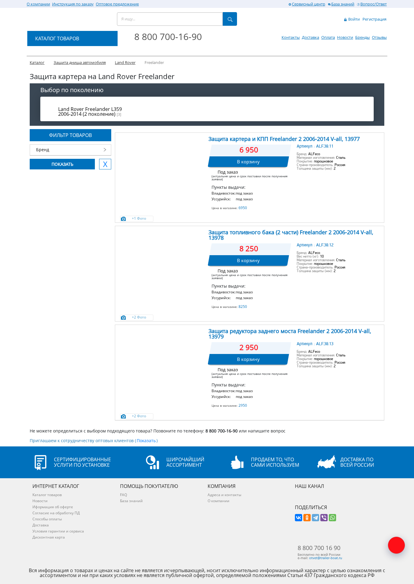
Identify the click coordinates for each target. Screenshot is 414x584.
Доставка (310, 37)
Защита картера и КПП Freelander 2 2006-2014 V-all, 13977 (284, 138)
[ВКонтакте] (298, 517)
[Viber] (324, 517)
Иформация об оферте (52, 506)
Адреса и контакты (224, 494)
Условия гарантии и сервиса (58, 531)
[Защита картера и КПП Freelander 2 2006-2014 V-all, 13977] (161, 163)
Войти (353, 19)
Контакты (291, 37)
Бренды (362, 37)
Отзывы (379, 37)
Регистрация (374, 19)
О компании (38, 4)
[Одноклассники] (307, 517)
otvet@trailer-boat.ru (325, 558)
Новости (345, 37)
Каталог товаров (47, 494)
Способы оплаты (47, 519)
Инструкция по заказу (73, 4)
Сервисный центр (308, 4)
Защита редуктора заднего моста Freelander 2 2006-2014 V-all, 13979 (290, 333)
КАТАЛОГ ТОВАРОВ (57, 38)
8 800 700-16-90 (168, 36)
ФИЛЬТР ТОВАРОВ (70, 135)
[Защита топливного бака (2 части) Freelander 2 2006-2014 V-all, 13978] (161, 256)
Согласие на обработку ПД (56, 513)
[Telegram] (315, 517)
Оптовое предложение (117, 4)
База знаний (342, 4)
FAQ (123, 494)
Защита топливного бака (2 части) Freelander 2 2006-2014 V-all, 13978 (291, 235)
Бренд (42, 149)
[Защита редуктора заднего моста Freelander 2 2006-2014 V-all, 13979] (161, 355)
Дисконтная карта (48, 537)
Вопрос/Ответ (373, 4)
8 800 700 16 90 (319, 548)
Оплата (328, 37)
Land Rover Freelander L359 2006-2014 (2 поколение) (90, 111)
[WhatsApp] (332, 517)
